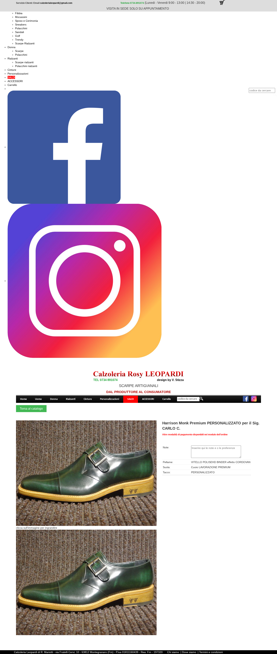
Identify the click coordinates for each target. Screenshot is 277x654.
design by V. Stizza (170, 380)
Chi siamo (173, 652)
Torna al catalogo (31, 408)
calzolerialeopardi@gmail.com (56, 3)
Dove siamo (189, 652)
